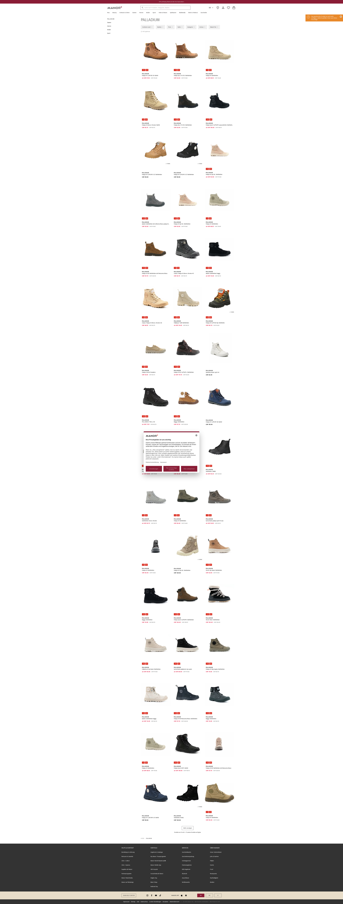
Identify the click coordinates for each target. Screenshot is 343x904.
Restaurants (213, 873)
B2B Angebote (186, 869)
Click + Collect (125, 860)
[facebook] (151, 895)
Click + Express (125, 865)
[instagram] (147, 895)
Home (142, 838)
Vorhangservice (186, 860)
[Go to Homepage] (114, 8)
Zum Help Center (129, 895)
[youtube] (156, 895)
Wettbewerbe (186, 882)
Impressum (126, 901)
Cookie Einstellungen (155, 901)
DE (210, 8)
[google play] (186, 895)
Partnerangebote (187, 865)
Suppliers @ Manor (126, 869)
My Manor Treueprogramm (158, 856)
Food (211, 869)
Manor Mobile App (156, 865)
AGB (138, 901)
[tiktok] (160, 895)
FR (209, 895)
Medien (212, 882)
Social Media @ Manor (157, 873)
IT (218, 895)
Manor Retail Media (127, 878)
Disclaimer (165, 901)
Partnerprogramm (126, 873)
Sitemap (133, 901)
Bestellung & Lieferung (128, 852)
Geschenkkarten (186, 852)
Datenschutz (144, 901)
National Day (154, 886)
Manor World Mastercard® (158, 860)
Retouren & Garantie (127, 856)
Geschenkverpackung (188, 856)
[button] (109, 12)
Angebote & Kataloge (157, 852)
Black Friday (154, 882)
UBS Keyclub (154, 869)
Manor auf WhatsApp (127, 882)
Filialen (212, 860)
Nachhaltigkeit (214, 878)
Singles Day (154, 878)
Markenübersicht (174, 901)
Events (212, 865)
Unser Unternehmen (216, 852)
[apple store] (181, 895)
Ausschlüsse (185, 878)
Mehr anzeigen (187, 828)
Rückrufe (184, 873)
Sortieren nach (146, 27)
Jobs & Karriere (214, 856)
